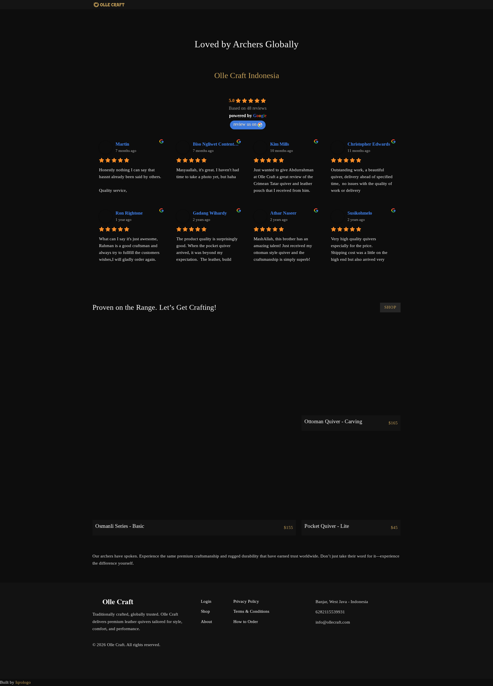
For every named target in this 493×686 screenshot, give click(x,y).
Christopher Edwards (368, 144)
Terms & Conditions (251, 611)
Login (206, 601)
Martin (122, 144)
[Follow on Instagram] (396, 645)
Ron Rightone (129, 213)
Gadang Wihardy (210, 213)
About (206, 621)
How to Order (245, 621)
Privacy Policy (246, 601)
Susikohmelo (359, 213)
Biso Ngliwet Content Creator (216, 144)
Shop (205, 611)
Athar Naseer (283, 213)
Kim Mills (279, 144)
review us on (244, 124)
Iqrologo (23, 682)
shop (390, 307)
